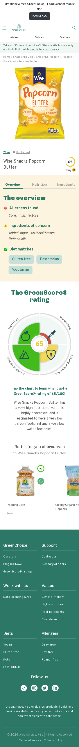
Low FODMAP (12, 667)
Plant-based (50, 619)
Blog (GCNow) (12, 564)
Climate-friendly (53, 597)
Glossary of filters (54, 564)
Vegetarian (20, 270)
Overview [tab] (13, 185)
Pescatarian (49, 259)
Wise (6, 152)
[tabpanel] (39, 234)
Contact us (49, 557)
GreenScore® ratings (17, 572)
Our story (9, 557)
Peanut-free (50, 660)
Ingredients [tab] (66, 185)
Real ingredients (53, 612)
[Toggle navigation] (6, 27)
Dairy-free (49, 645)
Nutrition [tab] (39, 185)
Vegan (7, 645)
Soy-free (48, 652)
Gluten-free (11, 652)
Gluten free (21, 259)
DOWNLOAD (39, 16)
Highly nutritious (52, 604)
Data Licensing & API (17, 597)
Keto (6, 660)
